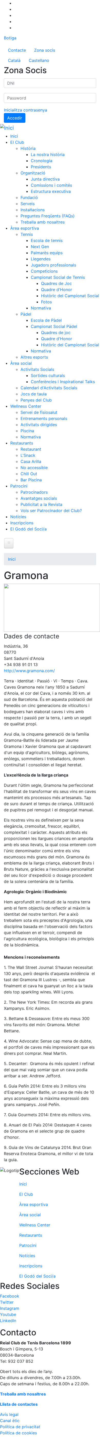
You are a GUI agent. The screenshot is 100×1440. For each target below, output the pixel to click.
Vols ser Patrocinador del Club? (51, 510)
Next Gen (40, 246)
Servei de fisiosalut (39, 412)
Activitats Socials (37, 369)
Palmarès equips (47, 252)
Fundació (29, 197)
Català (14, 60)
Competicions (44, 271)
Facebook (9, 1296)
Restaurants (21, 443)
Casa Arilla (31, 461)
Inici (14, 136)
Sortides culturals (48, 375)
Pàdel (26, 314)
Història (28, 148)
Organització (33, 172)
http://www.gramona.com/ (29, 670)
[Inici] (7, 128)
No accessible (34, 467)
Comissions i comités (51, 185)
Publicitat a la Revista (41, 504)
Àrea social (21, 363)
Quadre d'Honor (56, 289)
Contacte (17, 50)
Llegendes (41, 258)
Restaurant (31, 449)
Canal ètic (9, 1420)
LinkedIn (8, 1320)
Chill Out (29, 473)
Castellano (39, 60)
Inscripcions (21, 522)
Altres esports (34, 357)
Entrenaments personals (44, 418)
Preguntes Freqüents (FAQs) (48, 215)
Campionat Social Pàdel (54, 326)
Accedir (14, 117)
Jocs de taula (34, 393)
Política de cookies (18, 1432)
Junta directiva (45, 179)
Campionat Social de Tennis (58, 277)
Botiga (10, 37)
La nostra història (48, 154)
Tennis (27, 234)
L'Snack (28, 455)
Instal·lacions (33, 209)
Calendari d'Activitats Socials (49, 387)
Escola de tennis (47, 240)
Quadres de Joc (56, 283)
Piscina (27, 430)
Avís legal (9, 1414)
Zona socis (44, 50)
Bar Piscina (31, 479)
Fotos (46, 301)
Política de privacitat (20, 1426)
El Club (17, 142)
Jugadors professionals (53, 265)
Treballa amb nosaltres (43, 222)
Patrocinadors (34, 492)
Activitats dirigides (39, 424)
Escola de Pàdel (46, 320)
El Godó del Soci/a (28, 528)
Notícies (18, 516)
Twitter (7, 1302)
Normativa (41, 308)
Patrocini (18, 486)
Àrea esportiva (24, 228)
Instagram (9, 1308)
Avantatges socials (39, 498)
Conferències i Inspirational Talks (63, 381)
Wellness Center (25, 406)
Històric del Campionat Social (70, 295)
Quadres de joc (56, 332)
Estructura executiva (51, 191)
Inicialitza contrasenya (25, 110)
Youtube (8, 1314)
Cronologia (41, 160)
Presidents (41, 166)
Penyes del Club (36, 400)
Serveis (28, 203)
